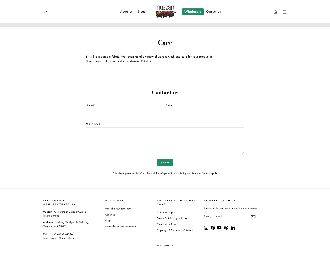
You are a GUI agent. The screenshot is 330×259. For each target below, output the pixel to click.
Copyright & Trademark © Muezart (176, 230)
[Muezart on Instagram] (206, 227)
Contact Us (213, 11)
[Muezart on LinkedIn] (233, 227)
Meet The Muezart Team (118, 208)
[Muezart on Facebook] (213, 227)
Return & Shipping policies (172, 218)
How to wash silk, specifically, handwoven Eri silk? (118, 61)
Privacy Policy (178, 173)
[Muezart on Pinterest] (226, 227)
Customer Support (167, 212)
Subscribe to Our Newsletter (120, 226)
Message (93, 123)
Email (170, 105)
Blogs (141, 11)
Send (165, 162)
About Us (126, 11)
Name (90, 105)
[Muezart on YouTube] (219, 227)
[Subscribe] (253, 216)
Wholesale (192, 11)
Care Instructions (166, 224)
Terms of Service (201, 173)
